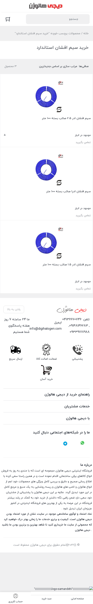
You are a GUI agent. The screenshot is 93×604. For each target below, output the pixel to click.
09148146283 (78, 326)
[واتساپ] (82, 443)
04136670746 (71, 319)
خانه (85, 34)
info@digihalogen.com (46, 329)
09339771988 (80, 332)
